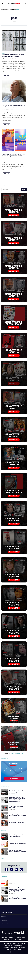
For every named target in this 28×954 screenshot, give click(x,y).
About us (4, 937)
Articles (3, 916)
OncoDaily (22, 943)
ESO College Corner (7, 923)
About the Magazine (7, 912)
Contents (4, 920)
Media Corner (21, 937)
